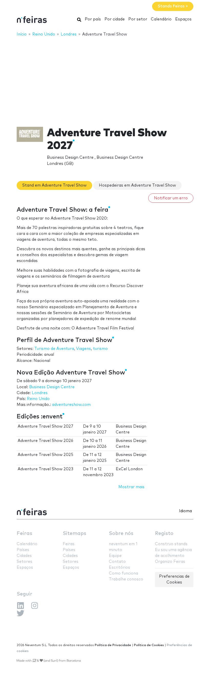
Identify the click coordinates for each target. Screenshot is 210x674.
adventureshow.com (71, 405)
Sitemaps (74, 533)
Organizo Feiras (170, 562)
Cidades (24, 556)
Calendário (161, 19)
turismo (100, 349)
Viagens (83, 349)
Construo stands (171, 544)
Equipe (115, 556)
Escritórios (119, 567)
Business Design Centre (52, 387)
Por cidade (114, 19)
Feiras (24, 533)
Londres (40, 393)
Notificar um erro (171, 198)
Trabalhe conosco (126, 579)
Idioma (185, 511)
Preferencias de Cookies (174, 579)
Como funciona (123, 573)
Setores (24, 562)
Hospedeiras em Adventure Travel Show (137, 185)
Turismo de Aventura (54, 349)
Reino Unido (38, 399)
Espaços (183, 19)
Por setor (137, 19)
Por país (93, 19)
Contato (117, 562)
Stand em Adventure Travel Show (54, 185)
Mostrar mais (131, 487)
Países (23, 550)
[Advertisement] (105, 78)
